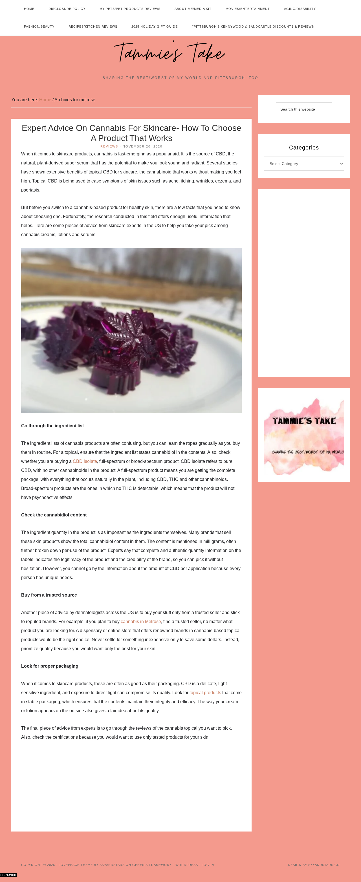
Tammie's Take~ (180, 53)
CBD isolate (85, 461)
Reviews (109, 146)
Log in (208, 864)
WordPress (186, 864)
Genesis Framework (152, 864)
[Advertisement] (131, 789)
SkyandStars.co (324, 864)
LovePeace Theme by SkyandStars (92, 864)
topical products (205, 692)
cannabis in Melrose (141, 621)
